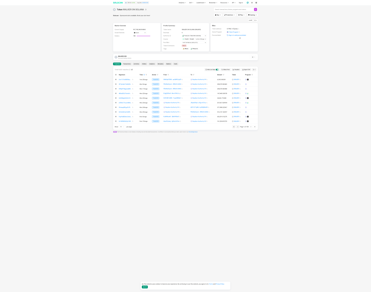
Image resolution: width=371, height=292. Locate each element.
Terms (211, 284)
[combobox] (122, 126)
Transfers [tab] (117, 64)
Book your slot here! (143, 15)
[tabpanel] (185, 98)
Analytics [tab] (152, 64)
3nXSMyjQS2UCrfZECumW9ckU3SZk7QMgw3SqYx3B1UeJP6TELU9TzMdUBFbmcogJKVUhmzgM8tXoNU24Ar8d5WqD (125, 98)
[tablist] (145, 64)
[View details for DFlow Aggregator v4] (248, 79)
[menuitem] (182, 2)
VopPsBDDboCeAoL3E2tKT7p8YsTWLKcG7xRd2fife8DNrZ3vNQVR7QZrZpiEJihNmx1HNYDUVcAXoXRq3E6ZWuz (125, 116)
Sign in (241, 2)
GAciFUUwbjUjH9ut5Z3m (171, 121)
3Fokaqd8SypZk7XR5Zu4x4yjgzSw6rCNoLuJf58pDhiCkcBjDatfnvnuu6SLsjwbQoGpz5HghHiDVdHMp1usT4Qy (125, 107)
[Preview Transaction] (116, 79)
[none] (246, 2)
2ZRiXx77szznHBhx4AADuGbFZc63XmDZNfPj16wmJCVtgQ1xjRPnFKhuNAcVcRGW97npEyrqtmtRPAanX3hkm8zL (125, 103)
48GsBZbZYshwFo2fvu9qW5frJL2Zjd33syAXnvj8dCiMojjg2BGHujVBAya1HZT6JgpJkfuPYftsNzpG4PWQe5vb (125, 93)
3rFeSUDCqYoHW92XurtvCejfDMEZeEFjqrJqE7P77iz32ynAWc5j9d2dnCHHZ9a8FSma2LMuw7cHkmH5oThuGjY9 (125, 112)
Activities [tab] (136, 64)
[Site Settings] (256, 2)
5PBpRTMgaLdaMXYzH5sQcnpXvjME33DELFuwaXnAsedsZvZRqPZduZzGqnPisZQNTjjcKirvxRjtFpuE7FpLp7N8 (125, 89)
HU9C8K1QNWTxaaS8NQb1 (172, 98)
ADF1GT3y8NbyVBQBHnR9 (199, 107)
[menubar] (213, 3)
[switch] (217, 69)
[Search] (255, 9)
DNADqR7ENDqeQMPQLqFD (172, 79)
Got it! (145, 287)
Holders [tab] (144, 64)
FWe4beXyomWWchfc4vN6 (172, 84)
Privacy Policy (220, 284)
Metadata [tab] (160, 64)
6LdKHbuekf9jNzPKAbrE (171, 116)
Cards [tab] (175, 64)
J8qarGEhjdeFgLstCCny (198, 102)
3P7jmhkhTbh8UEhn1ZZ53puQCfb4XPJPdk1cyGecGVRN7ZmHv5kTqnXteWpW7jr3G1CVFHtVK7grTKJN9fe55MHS (125, 84)
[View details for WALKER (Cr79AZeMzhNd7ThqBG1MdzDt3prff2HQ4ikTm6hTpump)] (233, 79)
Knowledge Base (193, 132)
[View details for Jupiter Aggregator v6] (248, 93)
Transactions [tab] (127, 64)
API (251, 20)
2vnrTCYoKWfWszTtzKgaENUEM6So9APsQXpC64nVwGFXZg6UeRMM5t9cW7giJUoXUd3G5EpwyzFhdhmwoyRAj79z (125, 79)
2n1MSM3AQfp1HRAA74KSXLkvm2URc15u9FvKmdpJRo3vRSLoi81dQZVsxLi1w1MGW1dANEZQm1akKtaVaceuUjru (125, 121)
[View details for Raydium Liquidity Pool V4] (246, 79)
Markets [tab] (168, 64)
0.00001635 (145, 2)
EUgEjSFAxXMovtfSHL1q (171, 93)
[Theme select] (252, 2)
